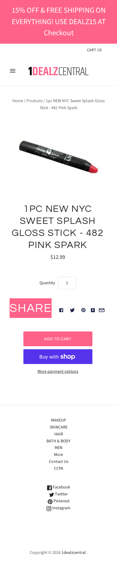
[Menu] (12, 71)
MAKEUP (58, 420)
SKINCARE (59, 427)
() (94, 50)
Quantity (47, 283)
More (58, 455)
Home (17, 101)
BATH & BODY (58, 441)
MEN (58, 448)
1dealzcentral (74, 553)
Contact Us (58, 462)
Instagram (60, 508)
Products (34, 101)
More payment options (58, 372)
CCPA (58, 469)
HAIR (58, 434)
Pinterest (61, 501)
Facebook (61, 487)
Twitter (61, 494)
